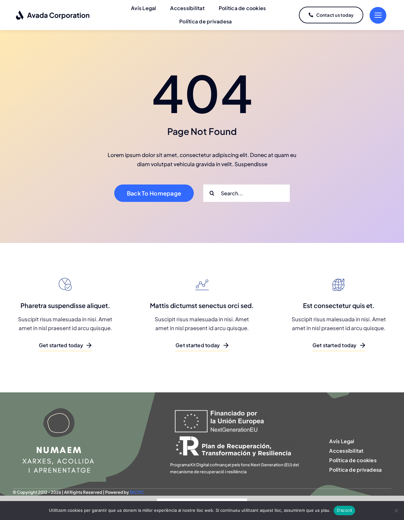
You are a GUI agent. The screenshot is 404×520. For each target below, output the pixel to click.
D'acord (344, 510)
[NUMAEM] (59, 394)
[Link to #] (378, 15)
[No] (396, 510)
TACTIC (136, 492)
